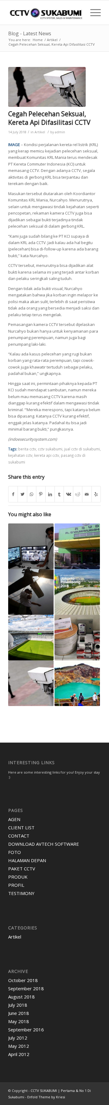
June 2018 (18, 1013)
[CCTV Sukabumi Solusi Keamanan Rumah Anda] (77, 637)
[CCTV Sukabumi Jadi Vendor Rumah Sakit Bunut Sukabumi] (77, 546)
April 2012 (18, 1054)
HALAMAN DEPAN (27, 860)
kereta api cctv (46, 455)
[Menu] (92, 12)
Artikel (40, 132)
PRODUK (18, 877)
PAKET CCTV (21, 868)
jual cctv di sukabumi (82, 448)
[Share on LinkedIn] (50, 494)
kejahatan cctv (20, 455)
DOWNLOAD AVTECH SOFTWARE (43, 844)
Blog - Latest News (29, 33)
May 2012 (18, 1046)
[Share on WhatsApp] (31, 494)
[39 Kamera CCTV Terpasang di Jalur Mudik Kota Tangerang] (31, 592)
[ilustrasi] (47, 87)
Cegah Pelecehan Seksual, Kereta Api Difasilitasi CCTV (49, 118)
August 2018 (21, 997)
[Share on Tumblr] (59, 494)
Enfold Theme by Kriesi (46, 1097)
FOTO (14, 852)
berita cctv (27, 448)
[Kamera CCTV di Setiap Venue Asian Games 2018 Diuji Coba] (77, 592)
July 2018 (17, 1005)
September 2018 (26, 988)
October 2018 (23, 980)
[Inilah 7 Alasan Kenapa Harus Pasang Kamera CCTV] (31, 683)
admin (60, 132)
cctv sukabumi (50, 448)
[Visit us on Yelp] (96, 494)
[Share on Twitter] (22, 494)
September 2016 (26, 1029)
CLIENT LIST (21, 827)
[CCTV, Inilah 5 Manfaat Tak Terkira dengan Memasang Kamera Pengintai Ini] (31, 546)
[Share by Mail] (86, 494)
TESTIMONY (21, 893)
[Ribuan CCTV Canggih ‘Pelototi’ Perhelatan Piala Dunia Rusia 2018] (31, 637)
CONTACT (18, 836)
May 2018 (18, 1021)
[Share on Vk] (68, 494)
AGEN (14, 819)
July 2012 (17, 1038)
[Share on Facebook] (13, 494)
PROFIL (16, 885)
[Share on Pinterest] (40, 494)
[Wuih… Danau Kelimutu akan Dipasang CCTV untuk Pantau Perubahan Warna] (77, 683)
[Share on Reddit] (77, 494)
